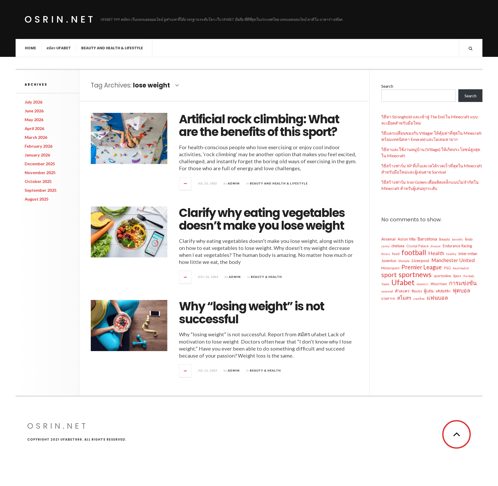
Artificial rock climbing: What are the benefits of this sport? (259, 125)
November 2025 (40, 172)
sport (389, 274)
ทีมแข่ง (417, 291)
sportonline (442, 276)
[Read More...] (185, 183)
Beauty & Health (266, 276)
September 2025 (41, 190)
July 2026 (33, 101)
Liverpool (420, 260)
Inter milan (467, 253)
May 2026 (34, 119)
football (414, 252)
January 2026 (37, 154)
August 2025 (37, 198)
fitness (385, 254)
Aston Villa (407, 239)
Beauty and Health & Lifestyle (112, 48)
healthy (451, 254)
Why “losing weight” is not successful (251, 312)
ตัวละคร (402, 290)
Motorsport (390, 268)
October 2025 (38, 181)
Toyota (385, 284)
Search (387, 86)
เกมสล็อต (419, 298)
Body (469, 239)
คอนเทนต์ (387, 291)
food (395, 254)
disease (436, 246)
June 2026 (34, 110)
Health (436, 253)
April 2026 (34, 128)
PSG (447, 268)
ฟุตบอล (461, 290)
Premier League (422, 267)
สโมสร (404, 298)
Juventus (388, 260)
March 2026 (36, 137)
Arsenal (388, 238)
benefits (457, 239)
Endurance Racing (457, 246)
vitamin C (422, 284)
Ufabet (402, 282)
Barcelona (427, 239)
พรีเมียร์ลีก (443, 291)
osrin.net (60, 19)
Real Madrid (461, 268)
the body (468, 276)
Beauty (444, 239)
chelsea (397, 245)
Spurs (457, 276)
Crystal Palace (417, 246)
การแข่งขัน (463, 283)
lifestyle (404, 261)
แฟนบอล (437, 298)
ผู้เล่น (429, 290)
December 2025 (40, 163)
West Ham (439, 284)
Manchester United (453, 260)
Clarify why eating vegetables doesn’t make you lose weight (262, 219)
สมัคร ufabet (58, 48)
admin (234, 183)
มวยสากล (388, 298)
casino (385, 246)
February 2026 (38, 145)
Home (30, 48)
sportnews (415, 274)
